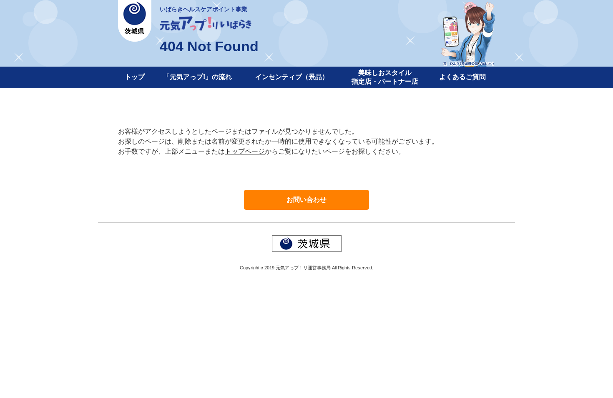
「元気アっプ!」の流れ (197, 76)
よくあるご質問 (462, 76)
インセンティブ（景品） (292, 76)
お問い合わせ (306, 199)
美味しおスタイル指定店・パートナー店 (385, 77)
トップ (135, 76)
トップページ (245, 151)
